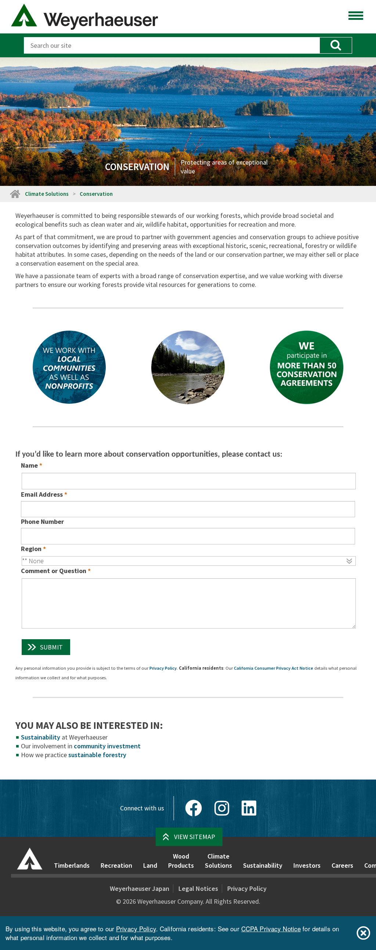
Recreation (116, 865)
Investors (307, 865)
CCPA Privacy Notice (271, 928)
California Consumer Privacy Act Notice (273, 668)
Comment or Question (53, 570)
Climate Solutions (47, 193)
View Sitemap (194, 836)
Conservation (96, 193)
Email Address (42, 494)
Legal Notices (198, 888)
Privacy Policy (163, 668)
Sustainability (40, 737)
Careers (342, 865)
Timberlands (72, 865)
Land (150, 865)
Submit (51, 647)
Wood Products (181, 861)
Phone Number (42, 521)
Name (29, 465)
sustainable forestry (97, 755)
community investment (107, 746)
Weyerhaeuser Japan (139, 888)
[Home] (29, 858)
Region (31, 548)
